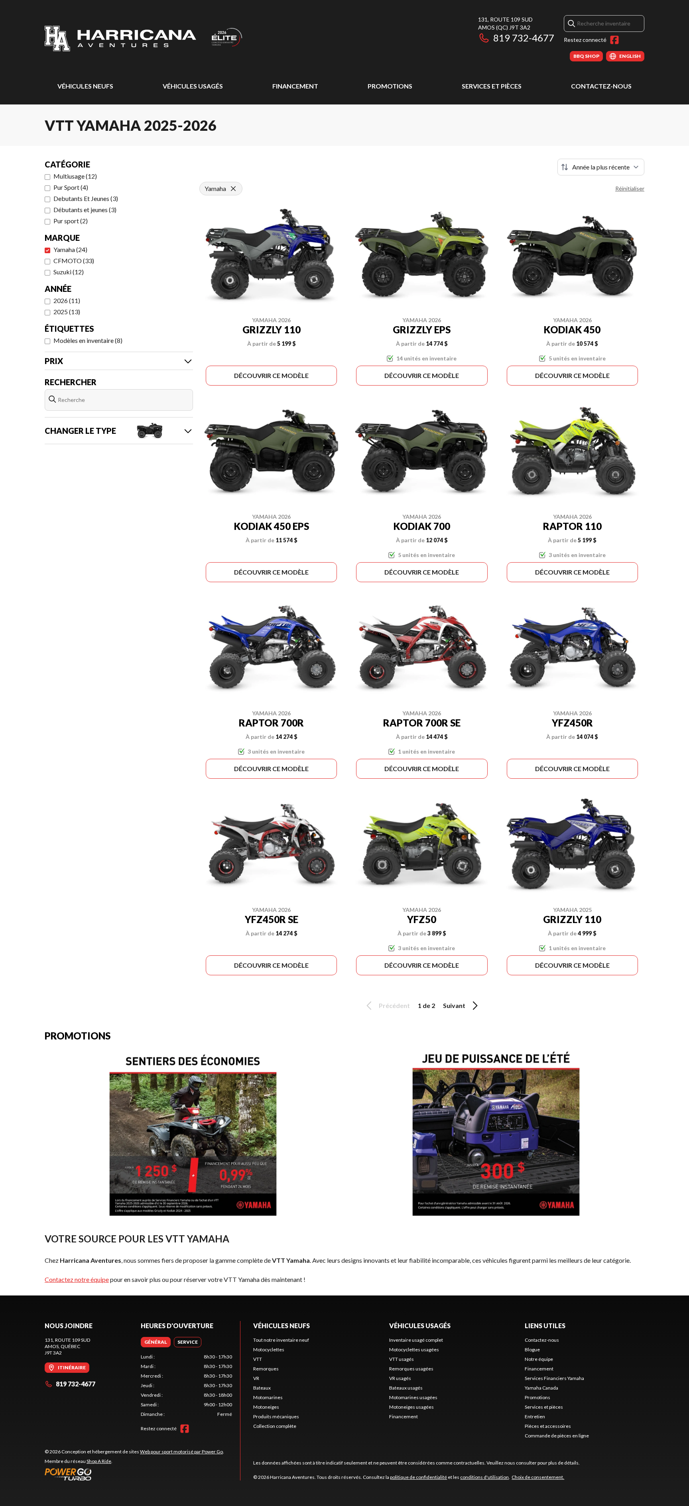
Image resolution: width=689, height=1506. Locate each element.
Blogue (532, 1349)
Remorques (266, 1369)
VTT (257, 1359)
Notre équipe (539, 1359)
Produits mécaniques (276, 1416)
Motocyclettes (268, 1349)
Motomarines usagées (413, 1397)
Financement (295, 86)
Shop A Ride (99, 1461)
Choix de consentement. (538, 1477)
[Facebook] (614, 40)
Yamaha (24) (70, 249)
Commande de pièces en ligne (557, 1436)
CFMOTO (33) (73, 260)
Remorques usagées (411, 1369)
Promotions (390, 86)
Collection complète (274, 1426)
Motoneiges (266, 1407)
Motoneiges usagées (411, 1407)
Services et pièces (492, 86)
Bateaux (262, 1388)
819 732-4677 (523, 37)
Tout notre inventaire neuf (281, 1340)
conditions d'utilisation (484, 1477)
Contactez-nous (601, 86)
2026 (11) (66, 300)
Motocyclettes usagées (414, 1349)
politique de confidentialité (418, 1477)
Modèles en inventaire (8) (87, 340)
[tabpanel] (186, 1385)
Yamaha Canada (541, 1388)
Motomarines (268, 1397)
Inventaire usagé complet (416, 1340)
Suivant (454, 1005)
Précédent (394, 1005)
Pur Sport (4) (70, 187)
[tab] (156, 1342)
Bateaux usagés (406, 1388)
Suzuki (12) (68, 272)
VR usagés (400, 1378)
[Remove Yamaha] (233, 188)
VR (256, 1378)
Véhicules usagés (193, 86)
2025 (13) (66, 311)
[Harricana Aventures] (144, 38)
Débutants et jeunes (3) (84, 209)
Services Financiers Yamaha (554, 1378)
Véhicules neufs (85, 86)
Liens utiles (545, 1325)
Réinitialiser (629, 188)
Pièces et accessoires (548, 1426)
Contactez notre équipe (77, 1279)
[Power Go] (134, 1474)
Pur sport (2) (70, 220)
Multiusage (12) (75, 176)
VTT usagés (401, 1359)
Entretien (535, 1416)
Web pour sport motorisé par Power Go (181, 1452)
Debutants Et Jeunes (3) (85, 198)
